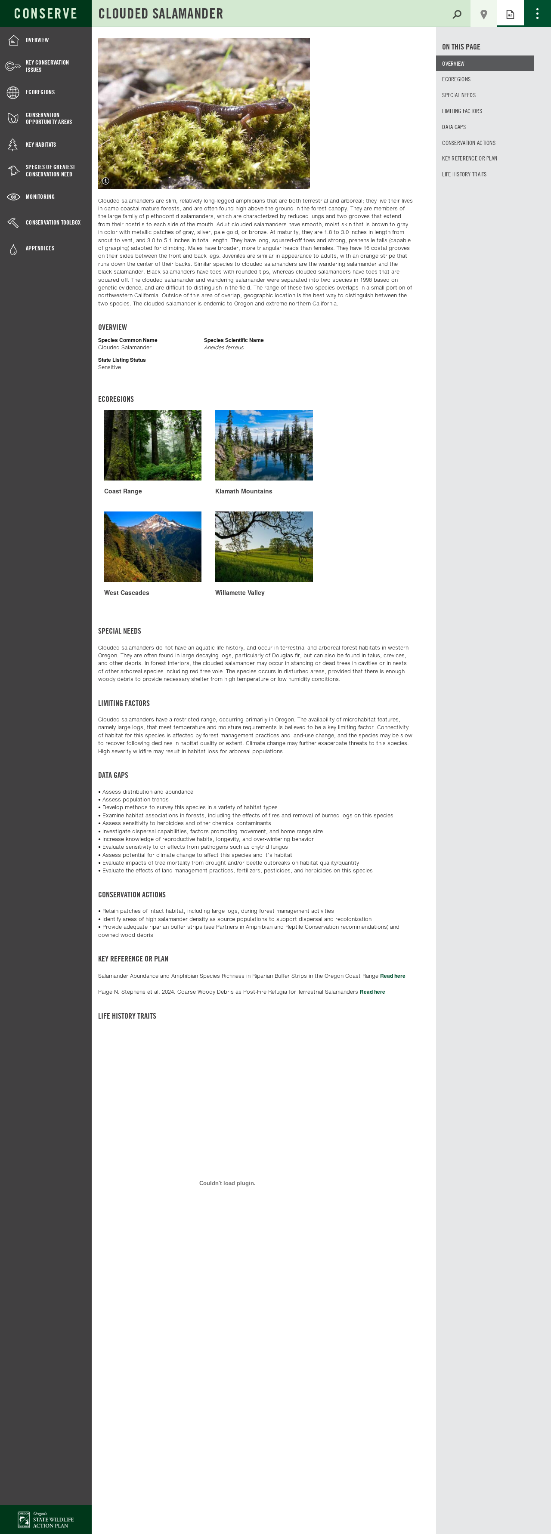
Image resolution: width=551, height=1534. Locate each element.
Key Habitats (41, 144)
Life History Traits (464, 174)
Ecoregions (40, 91)
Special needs (459, 95)
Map (484, 13)
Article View (510, 13)
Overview (37, 39)
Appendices (40, 248)
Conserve (46, 13)
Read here (393, 976)
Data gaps (454, 126)
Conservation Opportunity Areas (49, 118)
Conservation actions (468, 142)
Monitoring (40, 196)
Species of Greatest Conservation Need (50, 170)
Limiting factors (462, 110)
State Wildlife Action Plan (46, 1519)
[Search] (457, 13)
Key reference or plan (469, 158)
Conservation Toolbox (53, 222)
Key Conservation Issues (47, 66)
